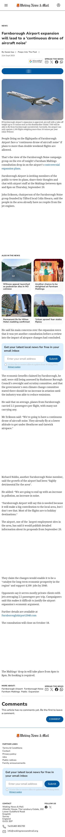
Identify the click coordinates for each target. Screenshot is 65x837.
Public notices (9, 760)
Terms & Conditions (12, 747)
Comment (54, 719)
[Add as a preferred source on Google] (36, 61)
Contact (6, 751)
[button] (6, 5)
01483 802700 (18, 826)
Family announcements (13, 763)
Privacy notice (14, 367)
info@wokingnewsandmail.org (23, 831)
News (5, 26)
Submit (53, 359)
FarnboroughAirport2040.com (19, 615)
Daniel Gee (9, 52)
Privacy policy (9, 754)
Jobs (4, 757)
